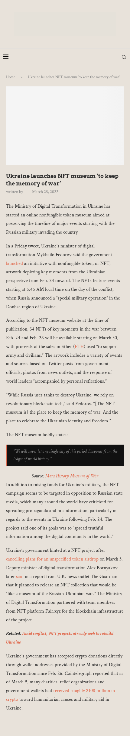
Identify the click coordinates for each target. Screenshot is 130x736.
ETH (79, 346)
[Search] (124, 57)
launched (14, 263)
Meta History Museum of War (71, 476)
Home (10, 77)
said (20, 576)
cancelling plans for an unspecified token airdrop (52, 559)
